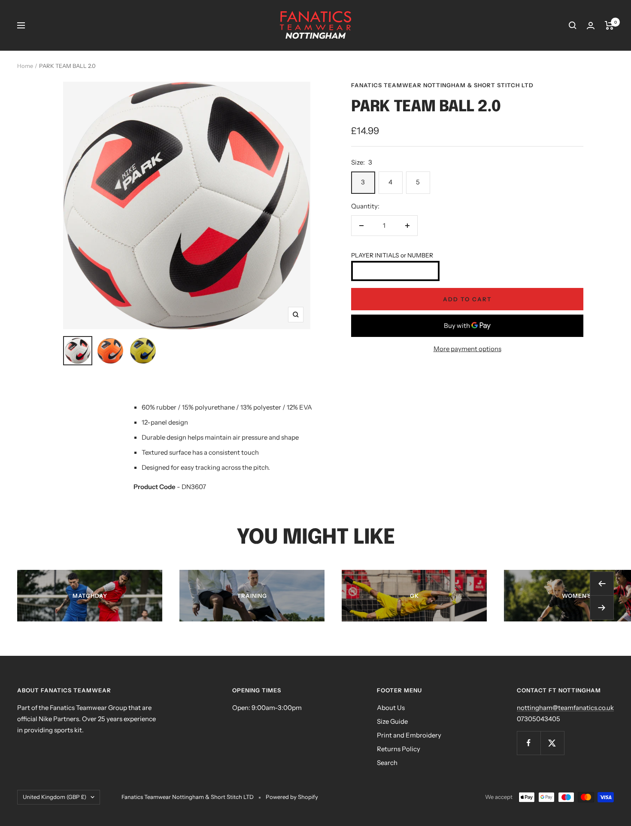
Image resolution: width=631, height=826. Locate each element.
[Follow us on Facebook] (528, 743)
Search (387, 763)
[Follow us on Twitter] (552, 743)
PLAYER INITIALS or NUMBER (392, 255)
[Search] (572, 25)
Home (25, 65)
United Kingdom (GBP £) (54, 796)
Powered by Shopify (292, 796)
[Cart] (609, 25)
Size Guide (392, 721)
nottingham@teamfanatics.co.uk (565, 708)
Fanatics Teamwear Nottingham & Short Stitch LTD (442, 85)
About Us (391, 708)
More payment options (467, 349)
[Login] (591, 25)
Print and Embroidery (409, 735)
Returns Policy (398, 749)
